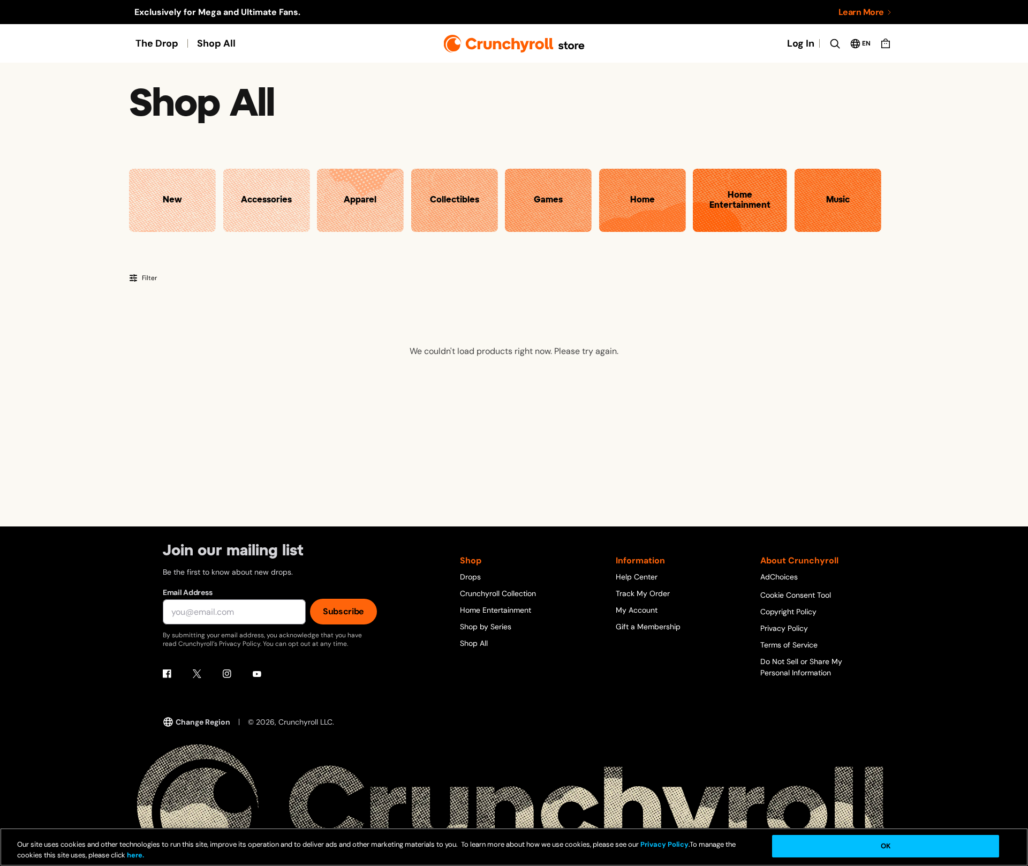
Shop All (216, 43)
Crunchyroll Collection (498, 593)
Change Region (203, 722)
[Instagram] (227, 674)
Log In (800, 43)
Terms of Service (789, 645)
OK (885, 845)
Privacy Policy (784, 628)
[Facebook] (167, 674)
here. (134, 855)
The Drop (156, 43)
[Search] (834, 43)
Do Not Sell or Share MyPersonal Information (801, 667)
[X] (197, 674)
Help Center (636, 577)
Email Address (187, 592)
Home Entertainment (495, 610)
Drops (470, 577)
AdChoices (779, 577)
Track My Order (643, 593)
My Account (636, 610)
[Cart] (885, 43)
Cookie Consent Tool (795, 595)
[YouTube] (257, 674)
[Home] (514, 43)
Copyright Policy (788, 611)
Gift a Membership (648, 626)
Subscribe (343, 611)
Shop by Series (485, 626)
